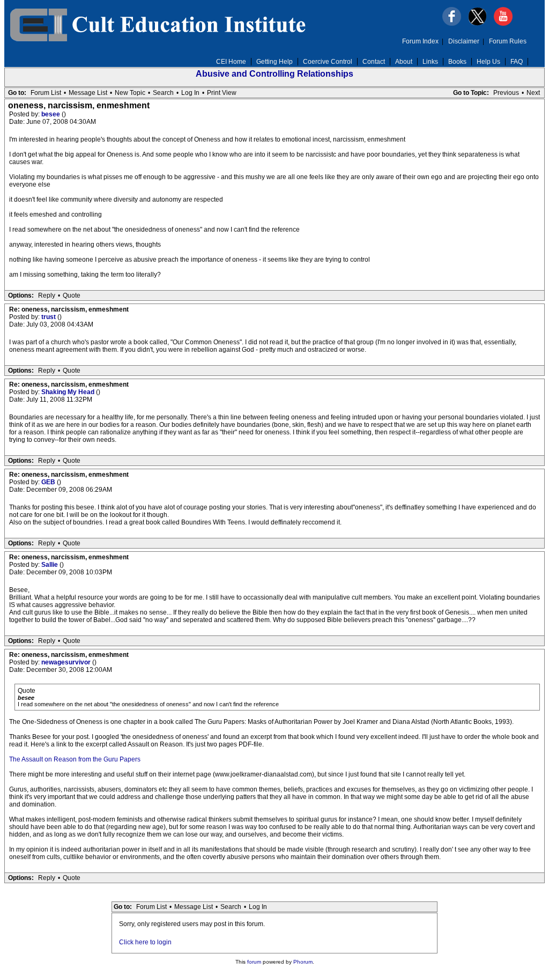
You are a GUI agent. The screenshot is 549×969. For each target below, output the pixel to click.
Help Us (488, 61)
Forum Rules (507, 41)
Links (430, 61)
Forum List (46, 93)
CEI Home (231, 61)
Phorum (303, 962)
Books (457, 61)
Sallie (50, 564)
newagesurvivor (66, 662)
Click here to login (145, 942)
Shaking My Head (68, 392)
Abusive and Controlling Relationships (274, 73)
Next (533, 93)
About (403, 61)
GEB (49, 482)
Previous (506, 93)
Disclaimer (463, 41)
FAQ (516, 61)
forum (254, 962)
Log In (190, 93)
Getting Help (274, 61)
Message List (88, 93)
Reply (46, 295)
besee (51, 114)
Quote (71, 295)
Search (163, 93)
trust (49, 317)
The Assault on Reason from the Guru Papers (74, 759)
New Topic (130, 93)
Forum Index (420, 41)
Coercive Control (327, 61)
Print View (221, 93)
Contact (373, 61)
